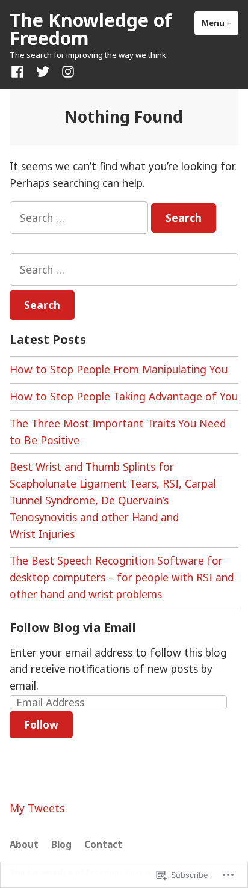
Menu (220, 22)
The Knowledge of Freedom (91, 29)
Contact (103, 844)
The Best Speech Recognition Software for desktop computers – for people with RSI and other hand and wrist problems (122, 577)
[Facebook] (20, 71)
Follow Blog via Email (73, 627)
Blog (61, 844)
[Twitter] (42, 71)
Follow (41, 724)
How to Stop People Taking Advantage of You (124, 396)
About (24, 844)
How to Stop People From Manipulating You (119, 369)
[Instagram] (65, 71)
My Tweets (37, 808)
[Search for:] (80, 217)
